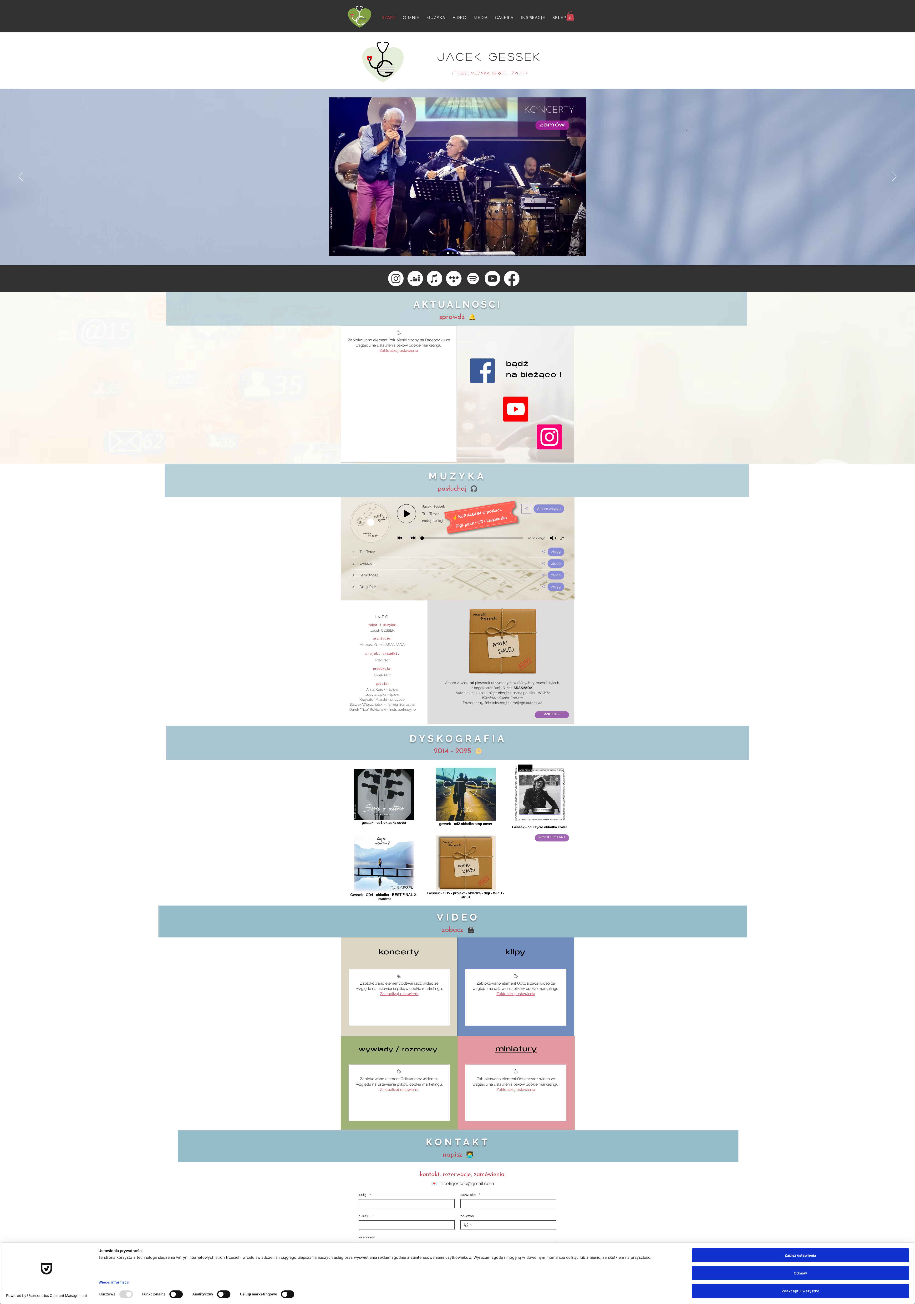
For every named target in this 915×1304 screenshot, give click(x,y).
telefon (467, 1216)
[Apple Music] (434, 278)
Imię (365, 1195)
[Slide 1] (448, 253)
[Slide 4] (462, 253)
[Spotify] (473, 278)
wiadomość (367, 1237)
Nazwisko (470, 1195)
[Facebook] (511, 278)
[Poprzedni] (21, 176)
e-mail (367, 1216)
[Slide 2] (453, 253)
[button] (570, 16)
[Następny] (894, 176)
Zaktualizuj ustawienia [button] (399, 350)
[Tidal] (454, 278)
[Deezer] (415, 278)
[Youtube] (492, 278)
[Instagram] (396, 278)
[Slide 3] (457, 253)
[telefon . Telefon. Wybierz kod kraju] (468, 1225)
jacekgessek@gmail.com (467, 1183)
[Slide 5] (467, 253)
